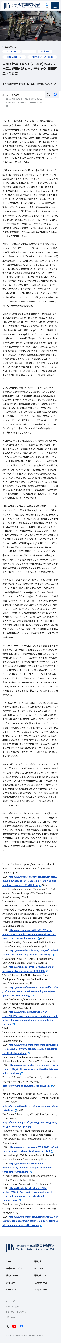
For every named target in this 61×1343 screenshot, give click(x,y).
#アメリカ (29, 51)
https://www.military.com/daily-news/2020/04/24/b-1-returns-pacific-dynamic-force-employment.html (27, 1167)
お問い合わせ (11, 1317)
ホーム (9, 1261)
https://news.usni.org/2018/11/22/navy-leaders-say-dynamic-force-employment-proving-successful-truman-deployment (29, 934)
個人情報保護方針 (13, 1306)
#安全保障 (45, 51)
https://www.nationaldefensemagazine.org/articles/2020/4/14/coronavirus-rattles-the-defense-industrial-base (30, 1069)
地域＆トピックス (14, 1268)
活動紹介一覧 (40, 1282)
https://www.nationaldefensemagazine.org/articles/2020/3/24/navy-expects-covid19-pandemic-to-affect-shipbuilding (30, 1048)
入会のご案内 (40, 1289)
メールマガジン (12, 1301)
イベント (38, 1268)
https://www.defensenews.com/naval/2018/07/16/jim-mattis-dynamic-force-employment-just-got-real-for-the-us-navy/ (30, 991)
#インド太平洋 (12, 51)
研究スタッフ (12, 1282)
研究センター (12, 1275)
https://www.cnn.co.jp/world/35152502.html (26, 1085)
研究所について (41, 1275)
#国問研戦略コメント (14, 57)
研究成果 (38, 1261)
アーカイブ (11, 1289)
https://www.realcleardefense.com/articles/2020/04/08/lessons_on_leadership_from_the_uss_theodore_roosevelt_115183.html (30, 880)
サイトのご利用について (16, 1311)
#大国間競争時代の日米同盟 (42, 57)
